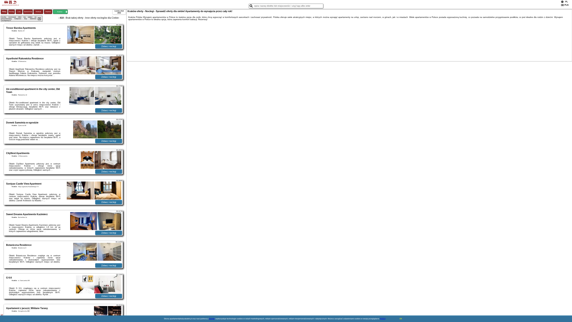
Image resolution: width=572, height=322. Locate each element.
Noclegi (11, 11)
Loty (19, 11)
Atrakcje (38, 11)
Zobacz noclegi (108, 46)
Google (212, 319)
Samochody (28, 11)
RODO (383, 319)
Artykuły (48, 11)
